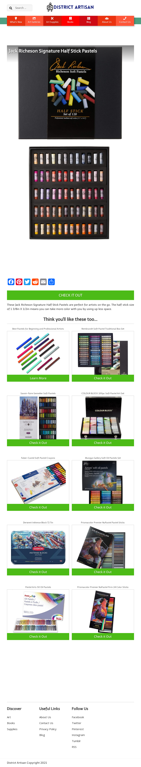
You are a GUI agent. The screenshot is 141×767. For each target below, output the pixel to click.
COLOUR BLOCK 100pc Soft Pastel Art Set (103, 393)
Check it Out (70, 295)
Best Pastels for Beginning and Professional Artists (38, 329)
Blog (88, 22)
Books (70, 22)
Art (9, 717)
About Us (107, 22)
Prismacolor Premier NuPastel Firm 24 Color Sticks (103, 587)
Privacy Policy (48, 729)
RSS (74, 747)
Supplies (12, 729)
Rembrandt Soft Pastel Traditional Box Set (103, 329)
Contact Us (125, 22)
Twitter (76, 723)
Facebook (78, 717)
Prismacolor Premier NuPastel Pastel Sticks (103, 522)
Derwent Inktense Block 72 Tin (38, 522)
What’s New (16, 22)
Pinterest (78, 729)
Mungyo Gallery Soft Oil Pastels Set (103, 458)
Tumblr (76, 741)
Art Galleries (34, 22)
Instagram (78, 735)
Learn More (38, 378)
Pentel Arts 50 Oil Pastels (38, 587)
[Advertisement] (70, 38)
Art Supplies (52, 22)
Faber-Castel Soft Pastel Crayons (38, 458)
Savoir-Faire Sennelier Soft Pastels (38, 393)
